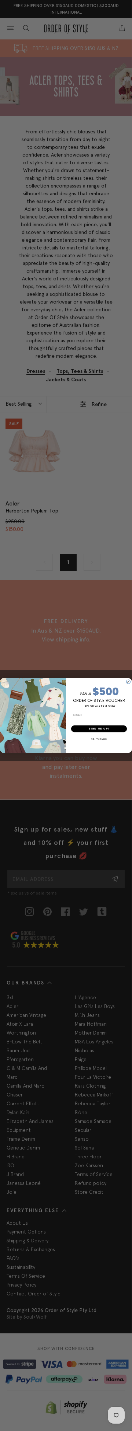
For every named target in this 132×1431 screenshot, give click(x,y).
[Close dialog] (128, 682)
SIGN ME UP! (99, 728)
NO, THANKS (99, 739)
